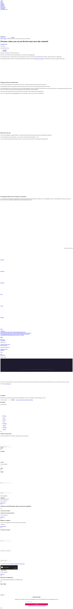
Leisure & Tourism (3, 344)
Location (2, 3)
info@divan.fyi (8, 383)
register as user (3, 513)
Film (1, 333)
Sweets (8, 344)
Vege (7, 349)
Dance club (2, 339)
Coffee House (3, 349)
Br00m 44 (2, 350)
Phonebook (2, 5)
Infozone (5, 38)
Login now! (2, 574)
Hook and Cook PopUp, (40, 58)
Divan (1, 38)
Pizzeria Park (2, 355)
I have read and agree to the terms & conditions (24, 399)
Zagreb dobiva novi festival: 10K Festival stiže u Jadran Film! (18, 334)
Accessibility (2, 8)
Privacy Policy (22, 563)
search (13, 37)
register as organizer (10, 513)
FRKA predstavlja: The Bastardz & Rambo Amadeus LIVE (14, 332)
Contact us (2, 6)
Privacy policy (3, 7)
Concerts (2, 332)
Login (1, 2)
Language (2, 4)
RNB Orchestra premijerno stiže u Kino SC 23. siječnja (14, 335)
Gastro (6, 44)
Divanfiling (2, 44)
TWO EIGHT (3, 340)
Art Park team (31, 54)
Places (1, 337)
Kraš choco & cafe (3, 345)
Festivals (5, 334)
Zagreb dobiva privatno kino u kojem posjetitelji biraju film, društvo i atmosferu (16, 333)
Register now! (3, 502)
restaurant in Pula (16, 93)
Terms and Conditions (14, 563)
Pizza (1, 354)
